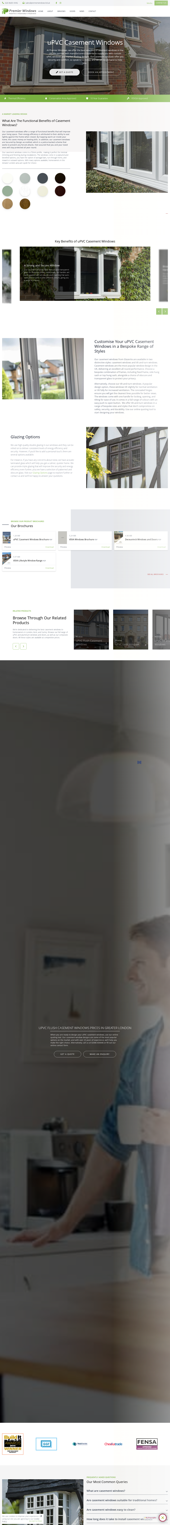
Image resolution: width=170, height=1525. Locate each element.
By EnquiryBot (151, 1518)
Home (40, 11)
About (50, 11)
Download (49, 547)
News (82, 11)
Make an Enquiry (100, 1054)
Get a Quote (67, 1054)
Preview (7, 547)
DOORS (72, 11)
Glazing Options (40, 472)
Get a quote (66, 72)
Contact (92, 11)
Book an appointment (101, 72)
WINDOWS (61, 11)
